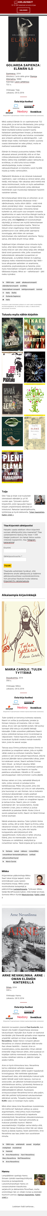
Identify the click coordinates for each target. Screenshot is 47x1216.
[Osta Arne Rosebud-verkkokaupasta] (30, 1014)
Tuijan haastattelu (36, 512)
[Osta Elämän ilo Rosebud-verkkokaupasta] (30, 108)
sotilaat (32, 854)
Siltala (8, 987)
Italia (8, 293)
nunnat (39, 289)
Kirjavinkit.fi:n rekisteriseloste (16, 581)
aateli (18, 282)
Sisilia (14, 293)
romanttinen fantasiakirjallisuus (15, 854)
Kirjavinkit (25, 2)
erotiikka (23, 286)
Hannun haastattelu (26, 1195)
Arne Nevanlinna (12, 1155)
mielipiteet (7, 1148)
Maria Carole (11, 861)
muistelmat (17, 1148)
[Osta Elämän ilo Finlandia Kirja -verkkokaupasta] (16, 108)
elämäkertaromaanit (10, 286)
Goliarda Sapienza (13, 296)
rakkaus (24, 851)
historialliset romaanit (11, 289)
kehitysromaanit (28, 289)
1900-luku (10, 282)
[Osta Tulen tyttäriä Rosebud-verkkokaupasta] (30, 704)
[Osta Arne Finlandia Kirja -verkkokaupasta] (16, 1014)
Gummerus (10, 73)
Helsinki (9, 1151)
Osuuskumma (12, 678)
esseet (28, 1144)
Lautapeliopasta (20, 889)
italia (8, 300)
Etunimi (7, 548)
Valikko (23, 10)
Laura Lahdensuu (22, 82)
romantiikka (33, 851)
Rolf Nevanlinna (24, 1158)
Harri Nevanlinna (27, 1155)
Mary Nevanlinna (9, 1158)
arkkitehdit (20, 1144)
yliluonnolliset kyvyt (10, 858)
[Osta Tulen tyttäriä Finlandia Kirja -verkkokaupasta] (16, 704)
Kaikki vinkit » (8, 515)
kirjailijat (36, 1144)
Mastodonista (27, 894)
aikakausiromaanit (29, 282)
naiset (16, 851)
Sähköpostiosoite (13, 556)
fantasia (9, 851)
